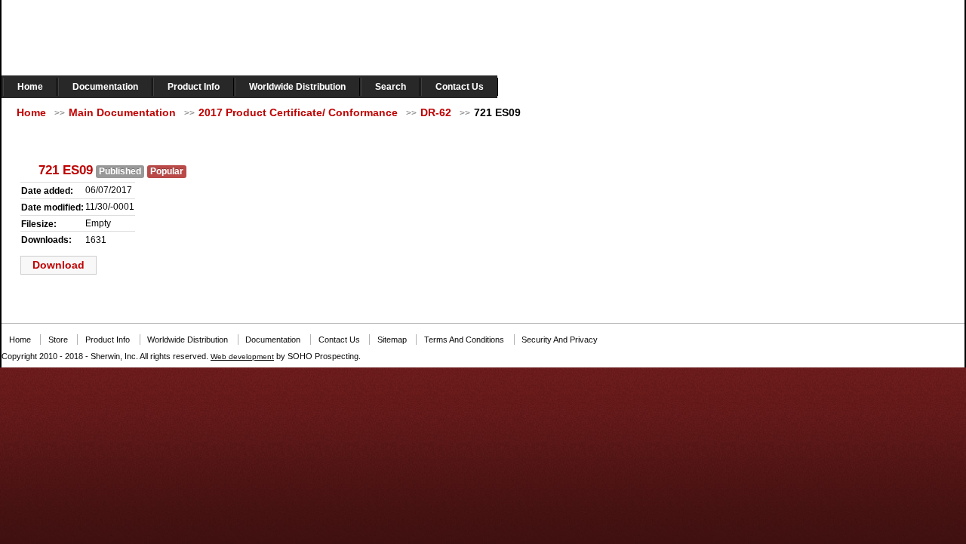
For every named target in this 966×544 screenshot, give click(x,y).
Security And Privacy (559, 339)
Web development (242, 356)
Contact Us (459, 86)
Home (30, 86)
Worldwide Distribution (297, 86)
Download (58, 265)
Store (58, 339)
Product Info (194, 86)
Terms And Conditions (464, 339)
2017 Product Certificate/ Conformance (298, 112)
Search (390, 86)
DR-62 (435, 112)
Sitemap (392, 339)
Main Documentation (122, 112)
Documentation (105, 86)
